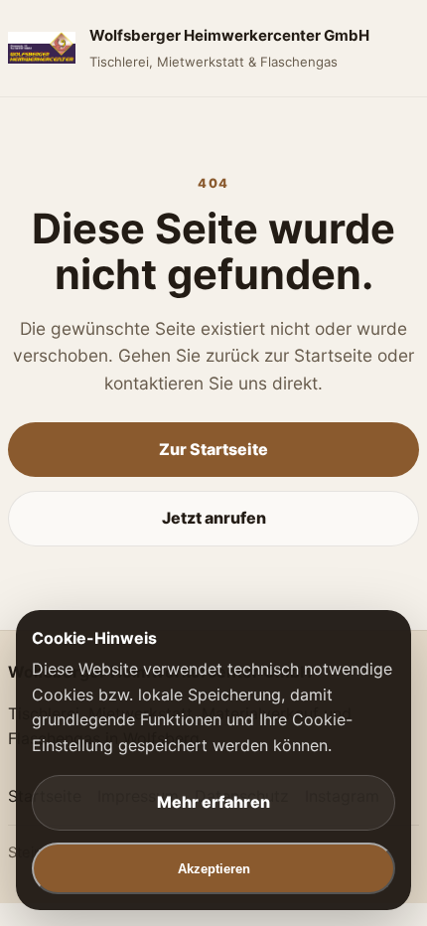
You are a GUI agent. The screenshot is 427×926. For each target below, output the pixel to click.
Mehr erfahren (213, 802)
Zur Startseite (213, 449)
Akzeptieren (214, 868)
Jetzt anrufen (214, 518)
